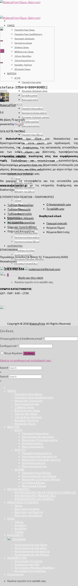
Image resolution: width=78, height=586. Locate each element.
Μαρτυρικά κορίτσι (30, 126)
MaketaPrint (8, 105)
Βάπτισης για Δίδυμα (24, 191)
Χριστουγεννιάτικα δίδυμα (27, 241)
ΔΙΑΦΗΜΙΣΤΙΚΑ (15, 245)
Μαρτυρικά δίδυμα (34, 486)
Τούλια (19, 532)
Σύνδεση (29, 353)
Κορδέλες (21, 528)
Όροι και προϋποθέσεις (22, 227)
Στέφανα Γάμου (24, 407)
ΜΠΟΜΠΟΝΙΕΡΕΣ (18, 489)
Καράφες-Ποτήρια (26, 420)
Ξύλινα (18, 200)
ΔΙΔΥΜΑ (19, 469)
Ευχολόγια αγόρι (29, 95)
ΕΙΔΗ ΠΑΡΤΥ (15, 535)
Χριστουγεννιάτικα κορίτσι (34, 112)
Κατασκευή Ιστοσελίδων (26, 263)
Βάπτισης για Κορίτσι (29, 512)
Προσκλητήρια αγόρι (31, 82)
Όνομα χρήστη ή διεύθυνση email (22, 338)
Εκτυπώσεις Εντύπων (25, 250)
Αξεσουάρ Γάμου (25, 423)
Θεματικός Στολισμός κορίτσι (35, 117)
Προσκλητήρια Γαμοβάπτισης (34, 397)
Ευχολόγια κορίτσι (30, 121)
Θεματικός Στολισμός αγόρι (34, 91)
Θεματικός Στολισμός (29, 400)
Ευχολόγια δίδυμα (33, 482)
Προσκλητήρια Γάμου (28, 394)
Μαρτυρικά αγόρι (30, 99)
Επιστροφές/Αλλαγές (20, 218)
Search (4, 367)
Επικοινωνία (15, 574)
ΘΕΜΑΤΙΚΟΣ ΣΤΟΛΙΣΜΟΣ (23, 502)
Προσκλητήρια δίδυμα (32, 134)
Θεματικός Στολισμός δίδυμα (41, 479)
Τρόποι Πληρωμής (19, 209)
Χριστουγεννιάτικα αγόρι (38, 436)
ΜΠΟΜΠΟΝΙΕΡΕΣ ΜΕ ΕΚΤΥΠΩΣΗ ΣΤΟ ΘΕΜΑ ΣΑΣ (45, 492)
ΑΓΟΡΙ (18, 430)
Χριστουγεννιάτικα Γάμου (31, 544)
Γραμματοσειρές (56, 223)
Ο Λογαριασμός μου (58, 204)
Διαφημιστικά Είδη (27, 564)
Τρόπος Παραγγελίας (20, 205)
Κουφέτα (20, 525)
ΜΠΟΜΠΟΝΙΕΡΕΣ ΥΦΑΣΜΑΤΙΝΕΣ (35, 495)
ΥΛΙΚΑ (11, 518)
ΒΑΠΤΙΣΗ (13, 427)
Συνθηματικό (9, 346)
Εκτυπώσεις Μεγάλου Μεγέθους (34, 567)
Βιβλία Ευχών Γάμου (27, 410)
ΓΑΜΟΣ (11, 25)
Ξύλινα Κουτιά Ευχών (28, 417)
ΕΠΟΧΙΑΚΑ (19, 539)
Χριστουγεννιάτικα (27, 404)
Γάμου (17, 178)
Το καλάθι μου (55, 209)
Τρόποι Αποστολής (19, 214)
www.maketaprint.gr (13, 185)
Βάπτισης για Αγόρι (27, 509)
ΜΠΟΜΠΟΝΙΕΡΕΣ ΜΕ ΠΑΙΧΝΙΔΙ (34, 499)
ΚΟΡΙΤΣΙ (18, 104)
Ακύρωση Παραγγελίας (21, 222)
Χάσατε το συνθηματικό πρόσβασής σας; (26, 360)
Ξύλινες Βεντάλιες (26, 414)
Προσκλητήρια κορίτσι (32, 108)
